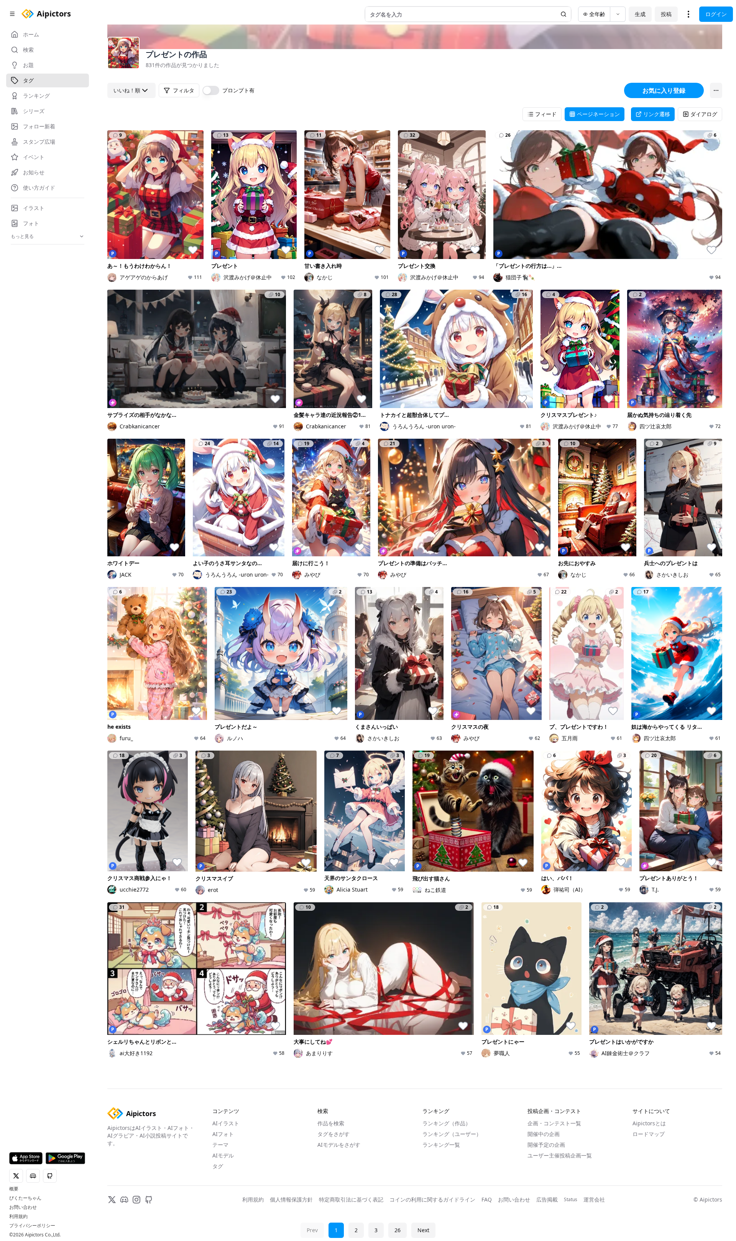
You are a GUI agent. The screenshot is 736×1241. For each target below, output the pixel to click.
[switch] (210, 90)
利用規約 (18, 1216)
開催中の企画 (543, 1134)
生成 (640, 14)
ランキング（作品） (446, 1123)
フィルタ (183, 90)
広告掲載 (547, 1199)
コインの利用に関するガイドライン (432, 1199)
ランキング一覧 (441, 1144)
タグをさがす (333, 1134)
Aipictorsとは (649, 1123)
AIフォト (223, 1134)
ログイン (716, 14)
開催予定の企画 (546, 1144)
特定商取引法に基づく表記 (351, 1199)
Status (570, 1200)
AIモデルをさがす (338, 1144)
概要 (13, 1189)
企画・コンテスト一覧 (554, 1123)
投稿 (666, 14)
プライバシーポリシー (32, 1226)
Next (423, 1230)
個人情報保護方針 (291, 1199)
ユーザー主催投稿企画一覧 (559, 1155)
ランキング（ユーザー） (451, 1134)
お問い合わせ (23, 1207)
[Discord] (124, 1199)
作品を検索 (330, 1123)
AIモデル (223, 1155)
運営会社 (594, 1199)
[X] (112, 1199)
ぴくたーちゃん (25, 1198)
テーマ (220, 1144)
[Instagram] (136, 1199)
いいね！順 (126, 90)
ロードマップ (648, 1134)
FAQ (486, 1199)
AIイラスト (225, 1123)
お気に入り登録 (663, 90)
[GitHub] (148, 1199)
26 (397, 1230)
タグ (217, 1166)
